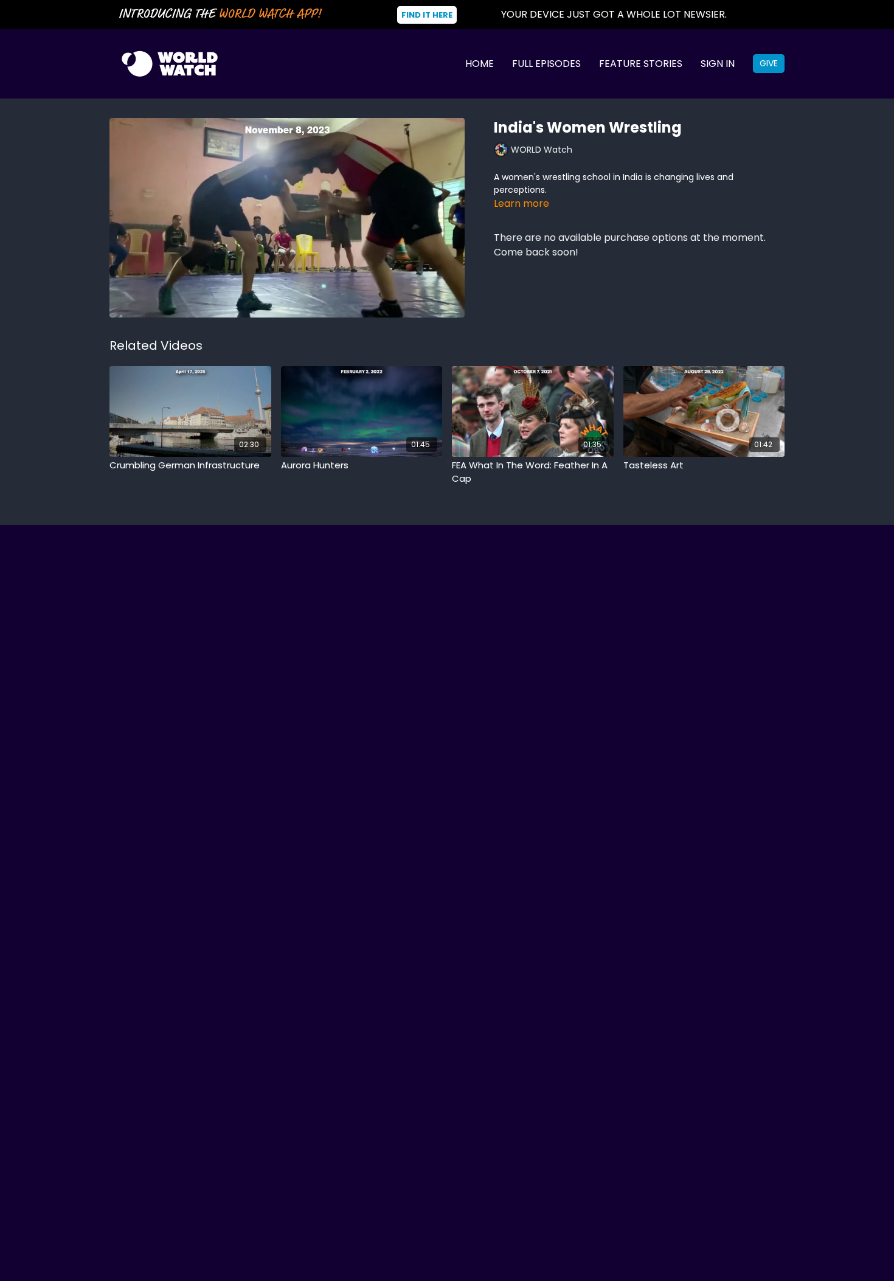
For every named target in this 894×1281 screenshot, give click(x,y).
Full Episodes (546, 64)
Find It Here (426, 15)
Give (769, 63)
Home (479, 64)
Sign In (718, 64)
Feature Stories (640, 64)
